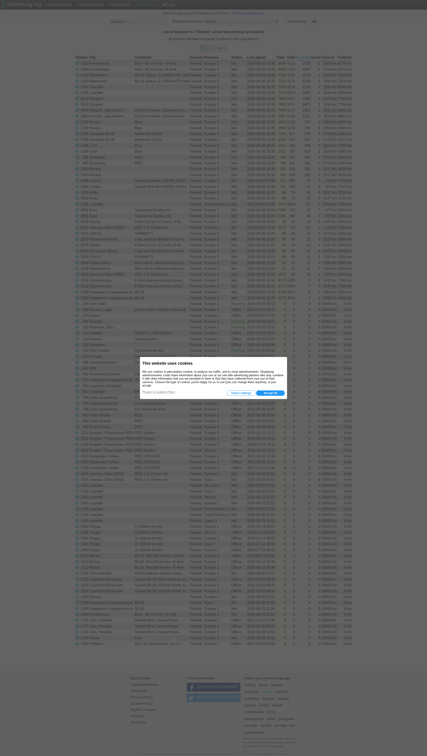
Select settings (241, 393)
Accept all (270, 393)
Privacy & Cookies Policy (158, 392)
